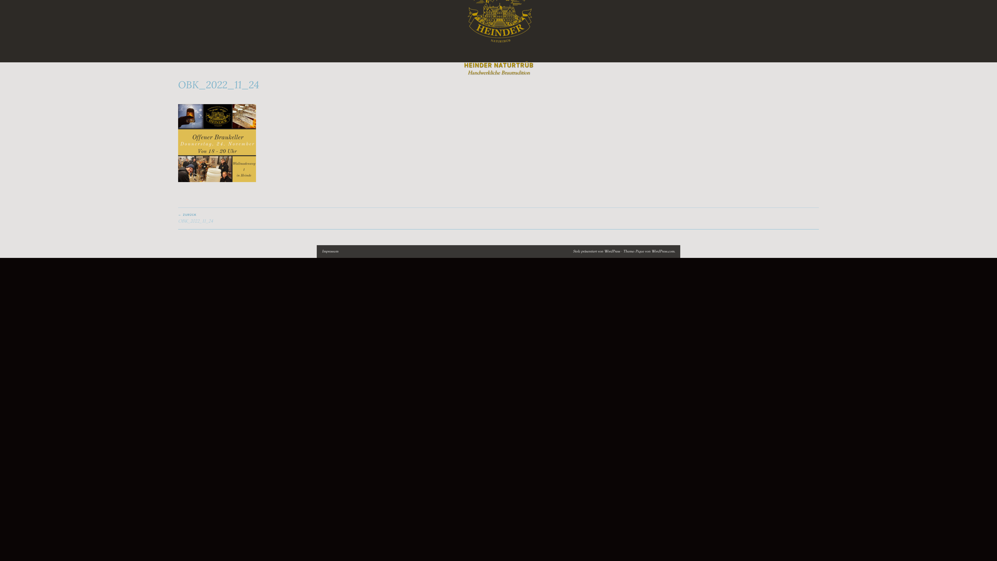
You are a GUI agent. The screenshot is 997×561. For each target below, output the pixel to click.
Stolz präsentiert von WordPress (596, 251)
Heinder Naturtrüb (498, 65)
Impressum (330, 251)
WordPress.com (662, 251)
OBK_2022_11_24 (195, 218)
